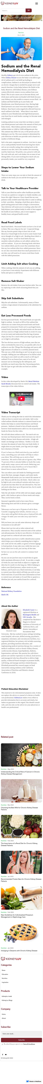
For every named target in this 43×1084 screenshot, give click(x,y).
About (4, 1018)
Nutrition (4, 978)
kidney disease (11, 78)
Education (5, 974)
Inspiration (5, 982)
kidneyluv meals (7, 996)
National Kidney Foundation (11, 591)
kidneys (10, 75)
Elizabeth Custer (29, 610)
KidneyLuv (18, 698)
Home (4, 1014)
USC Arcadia (27, 617)
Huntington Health (29, 615)
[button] (33, 4)
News (3, 970)
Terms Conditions (29, 1044)
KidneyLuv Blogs (7, 1000)
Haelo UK (4, 595)
